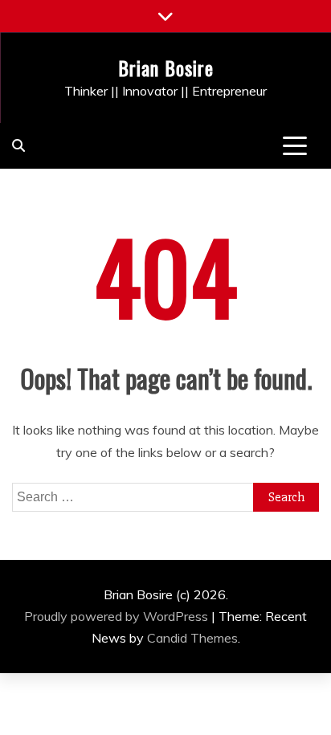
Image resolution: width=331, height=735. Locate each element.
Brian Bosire (166, 67)
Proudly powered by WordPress (117, 616)
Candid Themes (192, 638)
